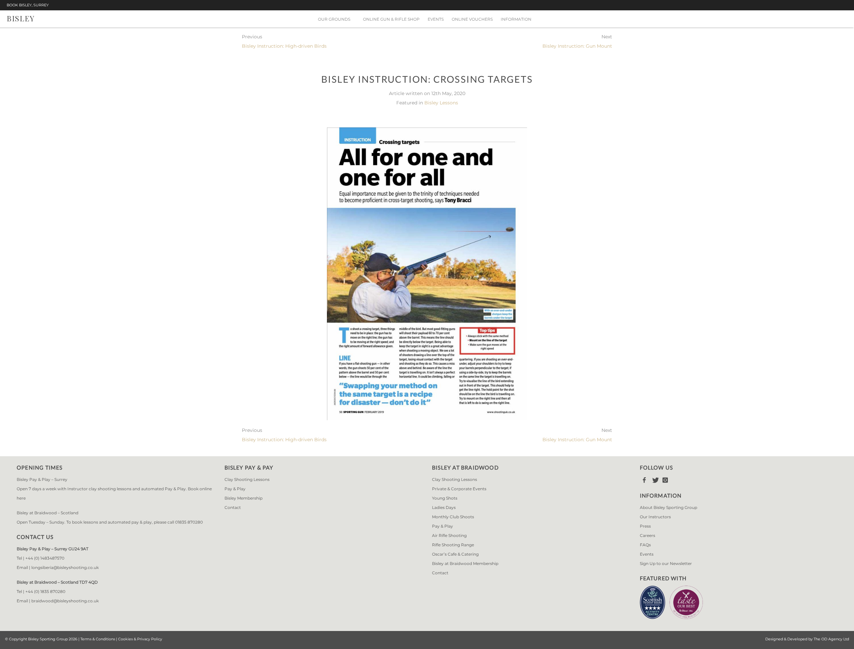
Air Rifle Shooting (449, 535)
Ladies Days (444, 507)
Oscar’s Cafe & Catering (455, 554)
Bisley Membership (244, 498)
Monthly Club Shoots (453, 516)
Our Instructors (655, 516)
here (21, 498)
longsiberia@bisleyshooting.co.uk (65, 567)
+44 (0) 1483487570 (44, 558)
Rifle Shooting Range (453, 544)
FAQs (645, 544)
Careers (647, 535)
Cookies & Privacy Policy (140, 639)
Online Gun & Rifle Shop (391, 19)
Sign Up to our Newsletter (666, 563)
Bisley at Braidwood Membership (465, 563)
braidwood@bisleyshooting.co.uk (65, 600)
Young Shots (444, 498)
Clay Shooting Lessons (247, 479)
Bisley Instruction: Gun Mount (577, 46)
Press (645, 526)
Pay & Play (235, 488)
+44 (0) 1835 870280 (45, 591)
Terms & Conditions (97, 639)
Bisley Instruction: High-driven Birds (284, 46)
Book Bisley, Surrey (28, 5)
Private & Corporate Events (459, 488)
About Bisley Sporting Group (668, 507)
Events (436, 19)
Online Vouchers (472, 19)
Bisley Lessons (441, 103)
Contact (233, 507)
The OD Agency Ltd (831, 639)
